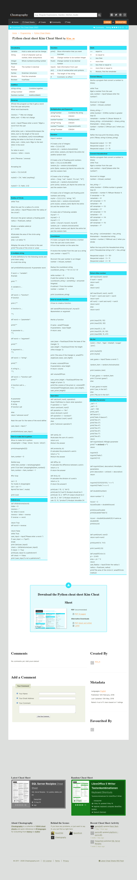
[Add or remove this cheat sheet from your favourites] (126, 27)
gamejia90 (99, 826)
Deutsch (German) (100, 812)
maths (37, 832)
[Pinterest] (120, 15)
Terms (57, 861)
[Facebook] (112, 15)
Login (108, 22)
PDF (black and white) (83, 623)
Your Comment (24, 703)
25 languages (41, 829)
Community (56, 22)
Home (15, 22)
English (103, 691)
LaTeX (77, 626)
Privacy (66, 861)
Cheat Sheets (29, 22)
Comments (100, 27)
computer (110, 806)
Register (121, 22)
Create (43, 22)
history (29, 832)
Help (68, 22)
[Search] (99, 15)
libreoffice (118, 806)
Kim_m (97, 662)
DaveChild (59, 833)
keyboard (103, 806)
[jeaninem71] (92, 731)
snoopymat (97, 800)
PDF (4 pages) (80, 614)
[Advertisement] (68, 5)
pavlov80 (98, 832)
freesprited (37, 799)
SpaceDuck (77, 833)
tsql (35, 805)
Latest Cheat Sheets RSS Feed (112, 861)
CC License (47, 861)
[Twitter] (116, 15)
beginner (96, 806)
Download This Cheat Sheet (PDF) (25, 27)
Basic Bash (114, 826)
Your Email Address (26, 698)
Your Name (23, 694)
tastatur (94, 809)
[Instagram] (125, 15)
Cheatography (17, 826)
